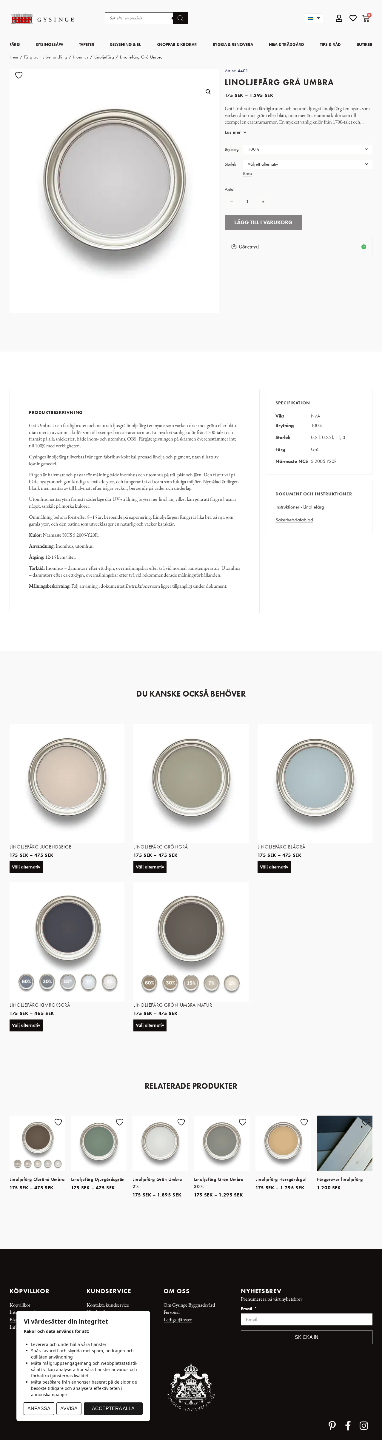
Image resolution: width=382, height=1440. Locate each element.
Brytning (231, 149)
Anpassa (38, 1408)
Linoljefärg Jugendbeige (41, 847)
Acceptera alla (113, 1408)
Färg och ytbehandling (45, 57)
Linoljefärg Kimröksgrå (40, 1005)
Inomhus (80, 57)
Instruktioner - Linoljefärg (299, 507)
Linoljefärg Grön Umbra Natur (172, 1005)
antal (229, 189)
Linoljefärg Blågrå (282, 847)
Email (247, 1309)
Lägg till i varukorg (263, 222)
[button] (314, 18)
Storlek (230, 164)
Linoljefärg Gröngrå (160, 847)
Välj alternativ (26, 867)
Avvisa (69, 1408)
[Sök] (180, 18)
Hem (14, 57)
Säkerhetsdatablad (294, 520)
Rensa (247, 173)
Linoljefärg (104, 57)
